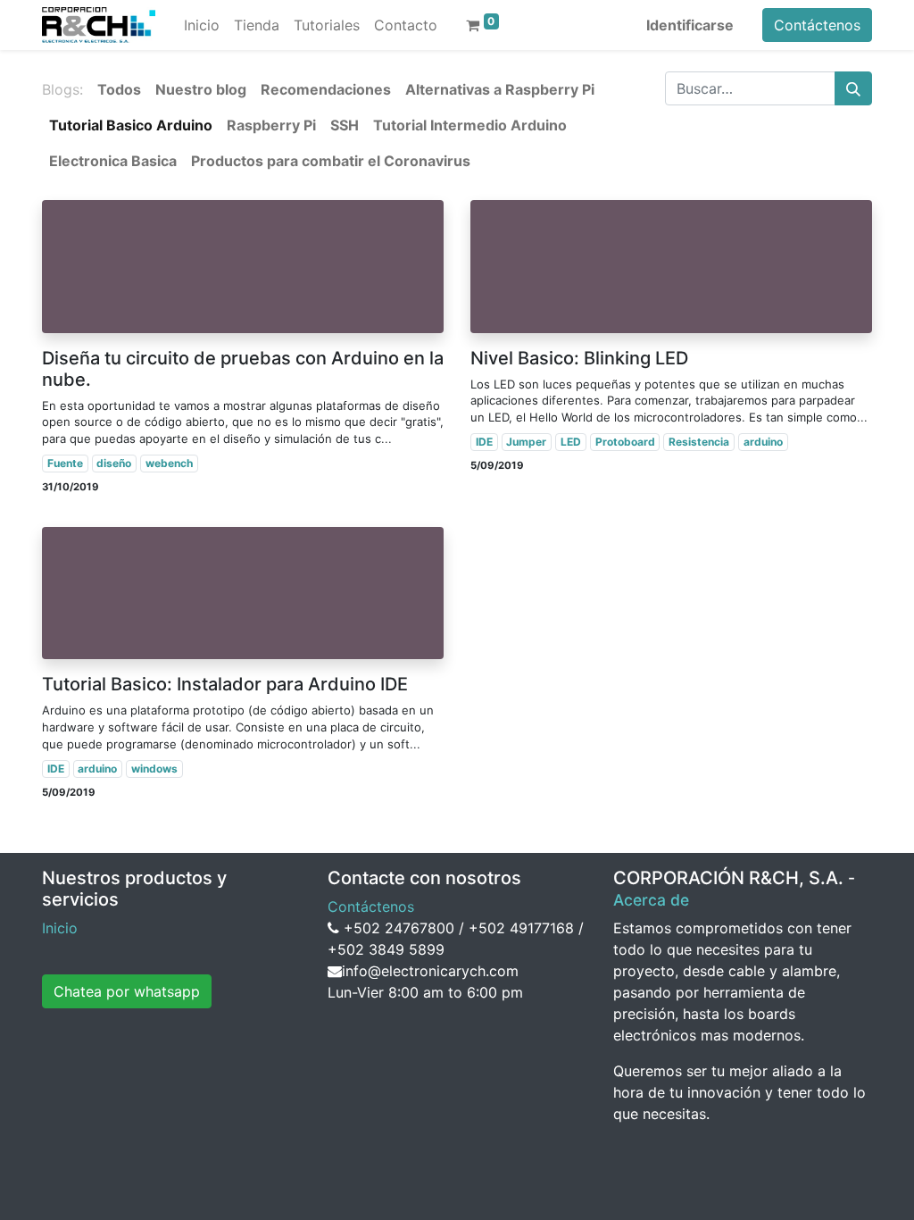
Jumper (526, 441)
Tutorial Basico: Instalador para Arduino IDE (225, 684)
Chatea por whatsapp (127, 991)
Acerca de (651, 899)
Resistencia (699, 441)
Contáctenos (817, 25)
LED (571, 441)
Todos (119, 89)
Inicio (60, 928)
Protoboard (625, 441)
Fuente (65, 463)
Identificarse (690, 25)
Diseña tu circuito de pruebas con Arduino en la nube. (243, 368)
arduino (763, 441)
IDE (484, 441)
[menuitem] (202, 25)
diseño (113, 463)
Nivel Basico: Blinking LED (579, 358)
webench (169, 463)
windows (154, 768)
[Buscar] (853, 88)
